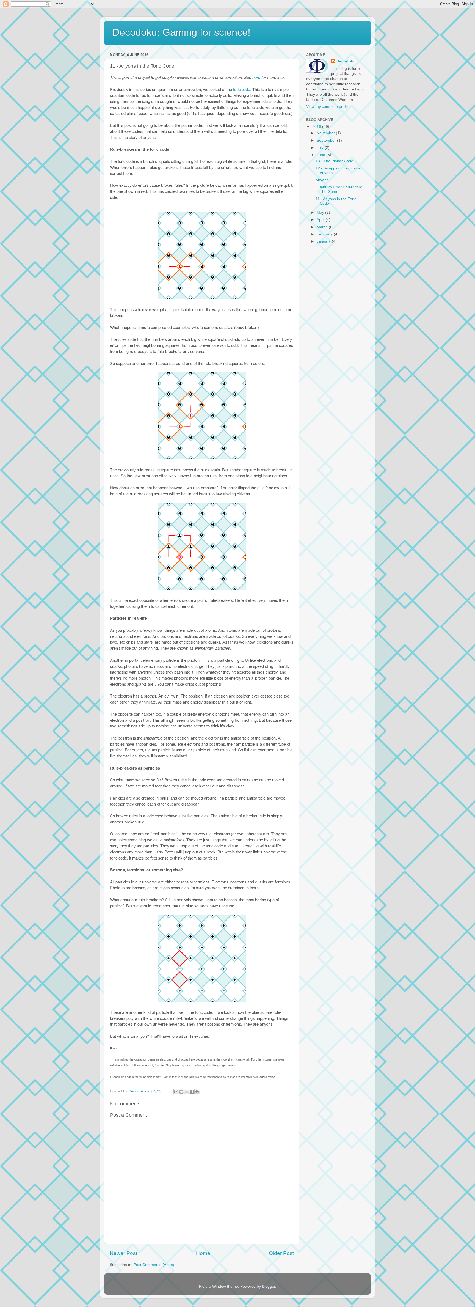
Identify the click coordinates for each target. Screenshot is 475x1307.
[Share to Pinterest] (197, 1091)
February (325, 234)
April (321, 220)
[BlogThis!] (181, 1091)
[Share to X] (186, 1091)
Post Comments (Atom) (154, 1265)
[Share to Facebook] (192, 1091)
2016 (317, 127)
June (321, 155)
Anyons (322, 180)
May (321, 212)
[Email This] (176, 1091)
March (323, 227)
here (256, 77)
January (324, 241)
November (326, 133)
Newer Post (123, 1253)
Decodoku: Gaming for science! (181, 32)
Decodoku (346, 61)
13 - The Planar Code (334, 161)
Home (203, 1253)
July (321, 147)
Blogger (268, 1286)
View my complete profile (328, 107)
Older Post (281, 1253)
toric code (241, 89)
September (327, 140)
